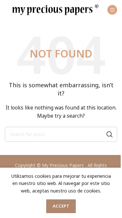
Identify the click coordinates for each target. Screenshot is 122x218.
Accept (61, 206)
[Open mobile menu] (112, 9)
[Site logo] (55, 9)
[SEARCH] (109, 134)
